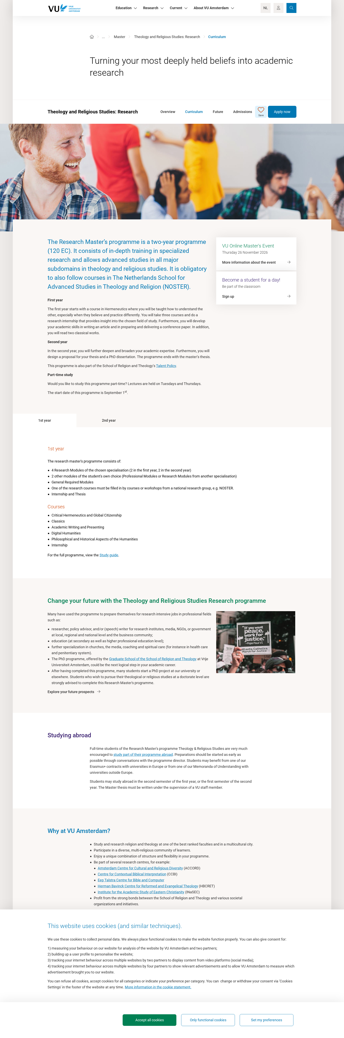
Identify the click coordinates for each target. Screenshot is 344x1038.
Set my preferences (266, 1020)
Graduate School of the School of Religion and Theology (152, 659)
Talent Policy (166, 366)
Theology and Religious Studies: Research (167, 37)
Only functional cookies (208, 1020)
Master (119, 37)
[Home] (92, 37)
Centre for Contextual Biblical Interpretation (132, 874)
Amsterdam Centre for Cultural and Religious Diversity (140, 868)
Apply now (282, 112)
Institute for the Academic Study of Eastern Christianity (141, 892)
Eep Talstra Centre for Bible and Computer (131, 880)
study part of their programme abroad (143, 754)
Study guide (109, 555)
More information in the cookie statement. (158, 987)
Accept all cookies (149, 1020)
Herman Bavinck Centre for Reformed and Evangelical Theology (148, 886)
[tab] (44, 420)
